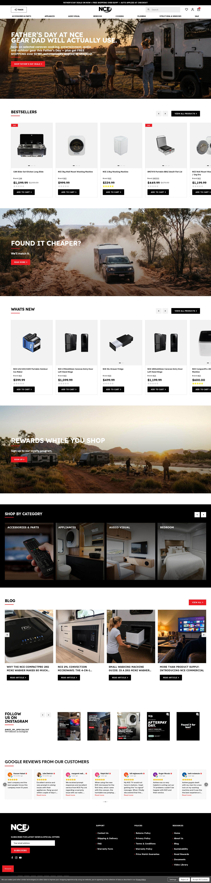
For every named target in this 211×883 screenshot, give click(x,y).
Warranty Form (105, 849)
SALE (14, 125)
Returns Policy (143, 833)
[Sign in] (193, 10)
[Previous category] (197, 514)
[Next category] (203, 514)
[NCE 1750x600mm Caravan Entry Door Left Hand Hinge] (76, 343)
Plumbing (141, 16)
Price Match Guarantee (147, 854)
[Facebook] (12, 857)
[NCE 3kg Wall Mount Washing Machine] (76, 145)
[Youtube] (20, 857)
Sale (197, 16)
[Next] (48, 715)
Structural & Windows (170, 16)
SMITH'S (156, 178)
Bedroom (97, 16)
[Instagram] (16, 857)
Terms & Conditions (146, 843)
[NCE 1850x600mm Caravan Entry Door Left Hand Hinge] (166, 343)
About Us (178, 838)
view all (196, 602)
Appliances (50, 16)
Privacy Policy (143, 838)
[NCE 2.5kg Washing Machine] (121, 145)
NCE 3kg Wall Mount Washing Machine (75, 172)
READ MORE (19, 262)
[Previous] (42, 715)
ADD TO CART (23, 192)
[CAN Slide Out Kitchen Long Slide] (32, 145)
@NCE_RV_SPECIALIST (17, 730)
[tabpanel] (32, 145)
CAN (20, 178)
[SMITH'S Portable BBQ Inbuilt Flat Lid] (166, 145)
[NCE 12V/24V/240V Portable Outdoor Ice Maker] (32, 343)
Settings (173, 879)
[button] (5, 784)
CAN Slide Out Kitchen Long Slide (28, 172)
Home (177, 833)
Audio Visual (74, 16)
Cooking (120, 16)
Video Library (181, 864)
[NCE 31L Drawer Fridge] (121, 343)
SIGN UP (18, 459)
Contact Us (102, 833)
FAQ (99, 843)
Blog (176, 843)
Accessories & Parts (21, 16)
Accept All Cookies (200, 879)
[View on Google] (10, 774)
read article (17, 677)
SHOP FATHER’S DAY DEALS (27, 64)
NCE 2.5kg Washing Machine (115, 172)
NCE (64, 178)
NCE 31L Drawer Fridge (113, 369)
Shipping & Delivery (107, 838)
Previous (7, 634)
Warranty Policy (144, 849)
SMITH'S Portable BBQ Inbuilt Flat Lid (164, 172)
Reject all (184, 879)
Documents (180, 859)
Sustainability (181, 849)
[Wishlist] (187, 10)
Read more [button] (12, 795)
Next (204, 634)
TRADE (20, 10)
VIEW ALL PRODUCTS (185, 114)
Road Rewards (181, 854)
